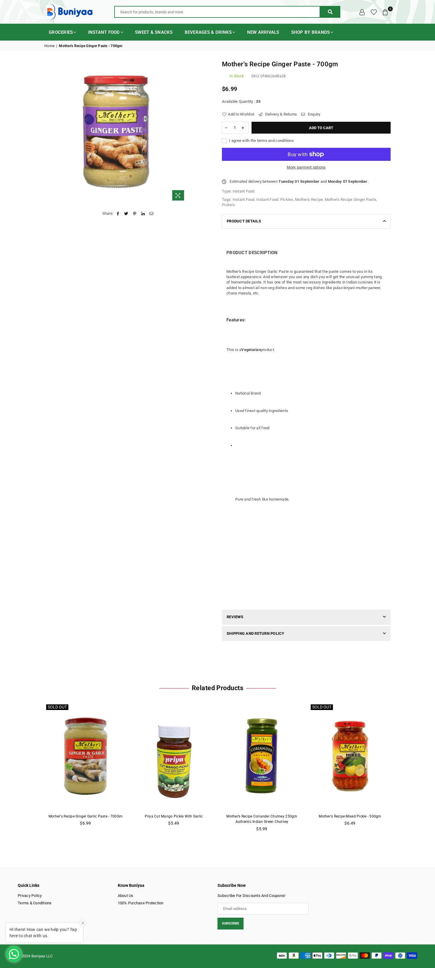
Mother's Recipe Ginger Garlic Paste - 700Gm (86, 816)
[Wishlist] (374, 11)
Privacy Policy (30, 895)
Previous (35, 770)
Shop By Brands (310, 32)
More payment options (306, 167)
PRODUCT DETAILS (244, 221)
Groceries (61, 32)
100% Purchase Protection (141, 903)
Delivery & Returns (280, 114)
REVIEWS (235, 617)
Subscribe (230, 923)
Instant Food (104, 32)
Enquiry (313, 114)
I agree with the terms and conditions (261, 140)
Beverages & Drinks (208, 32)
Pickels (228, 205)
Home (49, 46)
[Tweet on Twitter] (126, 213)
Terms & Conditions (35, 903)
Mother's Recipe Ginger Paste (350, 199)
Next (400, 770)
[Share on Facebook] (118, 213)
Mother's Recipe (309, 199)
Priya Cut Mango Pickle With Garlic (174, 816)
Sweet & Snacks (154, 32)
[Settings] (362, 11)
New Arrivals (263, 32)
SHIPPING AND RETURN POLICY (255, 633)
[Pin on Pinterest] (135, 213)
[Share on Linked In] (143, 213)
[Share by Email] (151, 213)
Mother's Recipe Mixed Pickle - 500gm (350, 816)
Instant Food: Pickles (274, 199)
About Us (125, 895)
